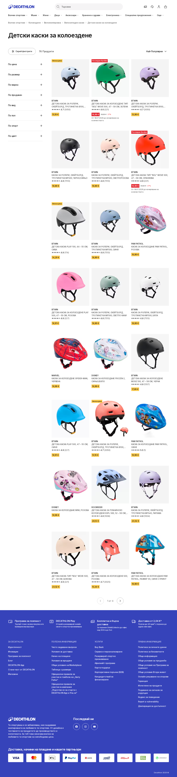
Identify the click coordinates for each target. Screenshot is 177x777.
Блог (10, 660)
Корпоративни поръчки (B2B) (109, 672)
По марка (13, 84)
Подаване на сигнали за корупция (150, 691)
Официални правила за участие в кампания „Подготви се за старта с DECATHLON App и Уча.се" (64, 688)
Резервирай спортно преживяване (105, 657)
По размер (14, 74)
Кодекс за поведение (149, 697)
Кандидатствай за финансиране (104, 678)
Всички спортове (17, 15)
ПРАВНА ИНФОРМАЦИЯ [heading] (149, 642)
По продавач (15, 95)
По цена (12, 64)
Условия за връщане (61, 660)
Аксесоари (71, 15)
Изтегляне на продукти (150, 685)
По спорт (13, 125)
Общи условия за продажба (152, 660)
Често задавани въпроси (64, 647)
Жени (46, 15)
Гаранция (143, 681)
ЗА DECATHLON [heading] (15, 642)
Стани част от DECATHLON (21, 669)
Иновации (13, 651)
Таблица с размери (61, 669)
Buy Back (99, 647)
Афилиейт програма (105, 663)
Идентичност (15, 647)
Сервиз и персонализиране (108, 651)
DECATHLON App (16, 665)
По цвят (12, 136)
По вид (12, 105)
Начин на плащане (60, 656)
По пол (11, 115)
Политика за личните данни (152, 647)
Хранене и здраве (91, 15)
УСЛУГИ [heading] (99, 642)
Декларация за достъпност (152, 706)
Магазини (13, 674)
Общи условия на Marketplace (66, 665)
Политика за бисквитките (151, 651)
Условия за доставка (61, 651)
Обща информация (147, 656)
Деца (57, 15)
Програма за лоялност (19, 656)
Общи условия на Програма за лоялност (153, 666)
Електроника (113, 15)
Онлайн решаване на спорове (153, 676)
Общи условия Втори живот (152, 672)
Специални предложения (138, 15)
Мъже (34, 15)
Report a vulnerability (148, 701)
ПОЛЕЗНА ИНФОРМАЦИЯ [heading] (63, 642)
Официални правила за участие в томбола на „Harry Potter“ (65, 677)
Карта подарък (102, 667)
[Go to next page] (120, 601)
